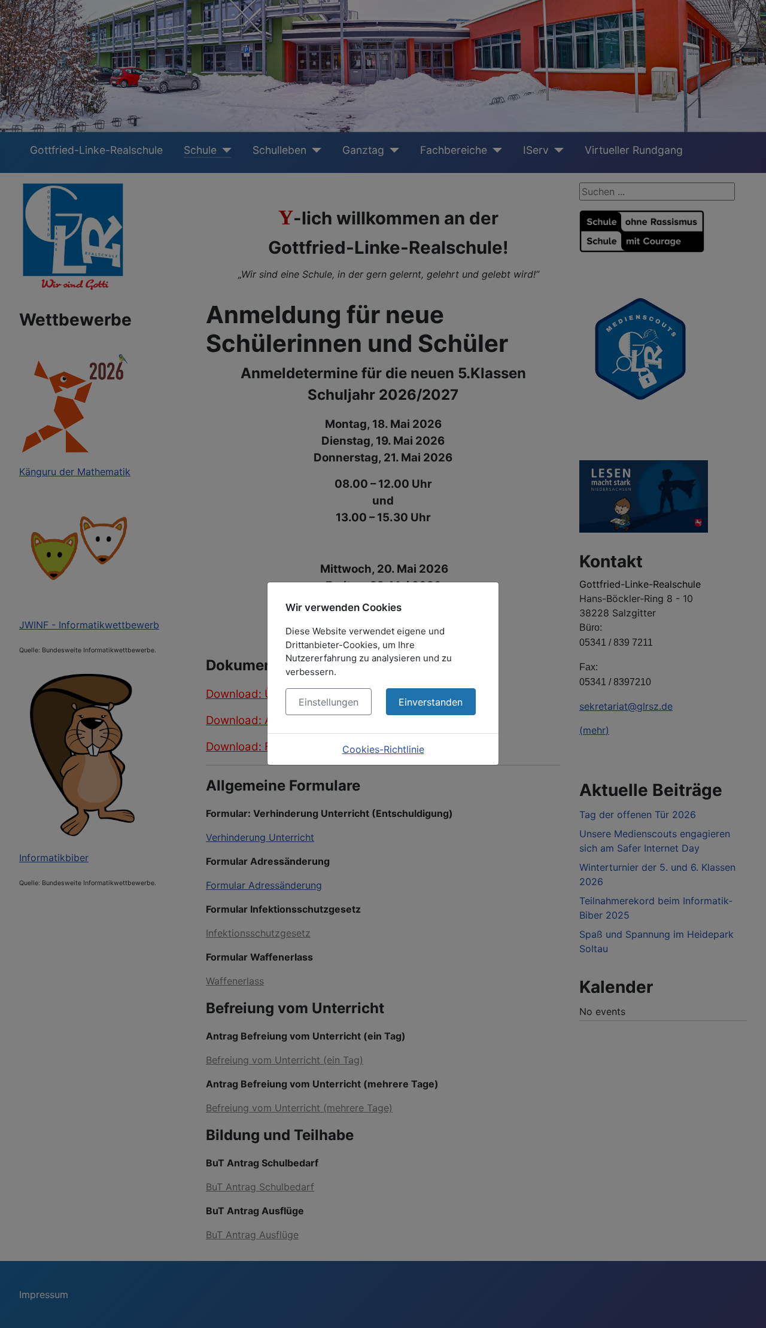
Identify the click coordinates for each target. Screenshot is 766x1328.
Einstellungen (328, 702)
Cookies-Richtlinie (383, 749)
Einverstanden (431, 702)
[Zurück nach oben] (745, 1305)
